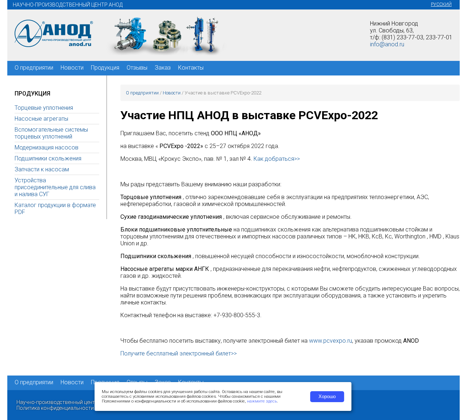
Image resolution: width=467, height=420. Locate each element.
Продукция (105, 67)
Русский (441, 4)
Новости (72, 67)
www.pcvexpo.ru (330, 340)
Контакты (191, 67)
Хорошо (327, 396)
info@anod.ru (387, 44)
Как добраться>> (277, 158)
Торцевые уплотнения (44, 107)
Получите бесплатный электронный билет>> (178, 353)
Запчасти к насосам (42, 169)
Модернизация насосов (46, 147)
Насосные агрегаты (41, 118)
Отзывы (137, 67)
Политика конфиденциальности (55, 408)
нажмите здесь (262, 401)
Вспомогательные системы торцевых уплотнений (51, 133)
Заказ (163, 67)
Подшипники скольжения (48, 158)
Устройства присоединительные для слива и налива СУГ (55, 187)
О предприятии (34, 67)
